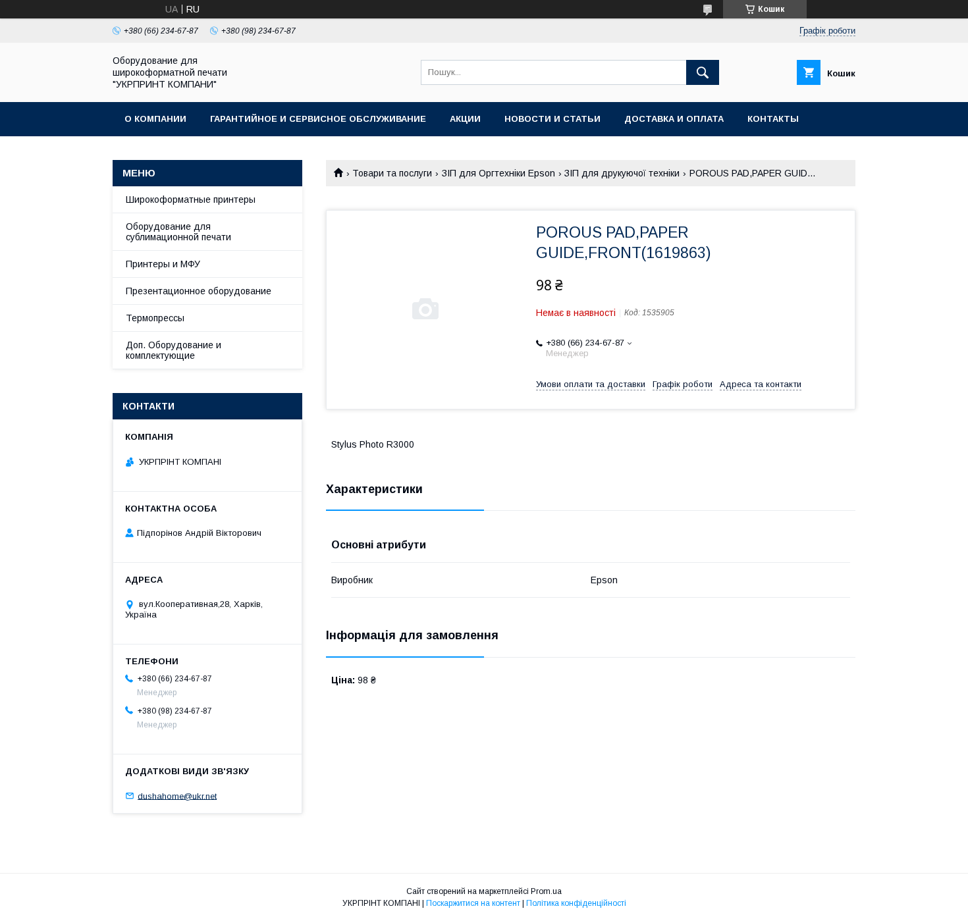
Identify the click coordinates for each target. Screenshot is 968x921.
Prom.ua (546, 891)
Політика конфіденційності (576, 903)
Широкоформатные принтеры (190, 199)
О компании (155, 119)
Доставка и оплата (674, 119)
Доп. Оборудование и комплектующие (173, 350)
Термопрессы (155, 318)
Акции (465, 119)
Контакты (773, 119)
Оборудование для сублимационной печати (178, 231)
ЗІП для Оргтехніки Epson (498, 173)
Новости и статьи (552, 119)
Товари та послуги (392, 173)
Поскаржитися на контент (473, 903)
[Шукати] (702, 72)
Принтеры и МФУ (163, 264)
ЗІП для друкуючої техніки (622, 173)
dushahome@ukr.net (177, 796)
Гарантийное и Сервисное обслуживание (318, 119)
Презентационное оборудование (198, 291)
